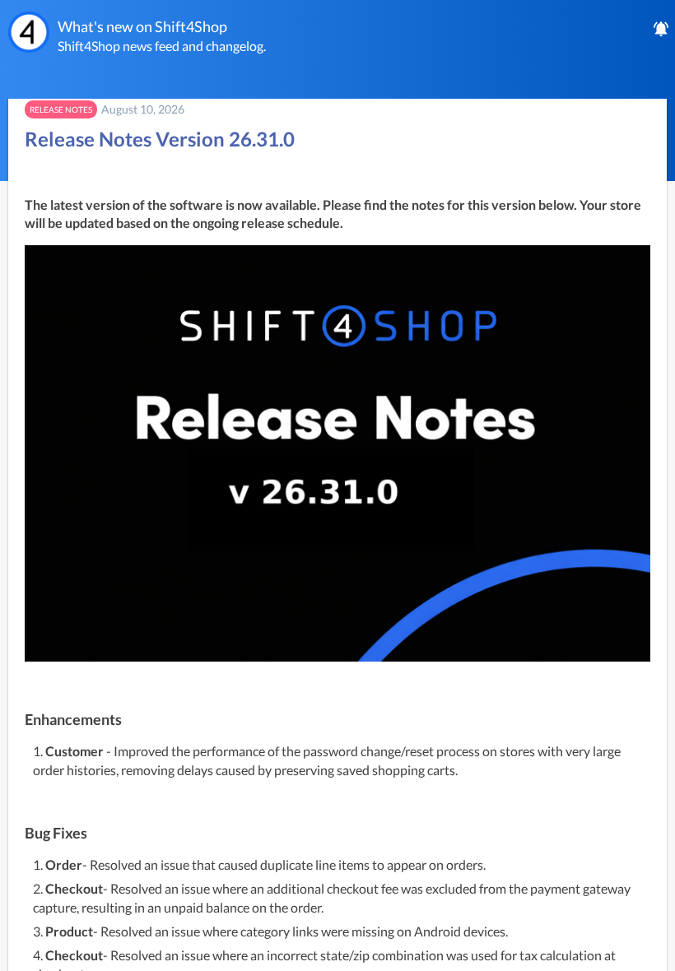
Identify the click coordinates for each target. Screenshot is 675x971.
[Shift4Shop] (28, 32)
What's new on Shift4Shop (142, 26)
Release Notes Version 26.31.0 (160, 139)
